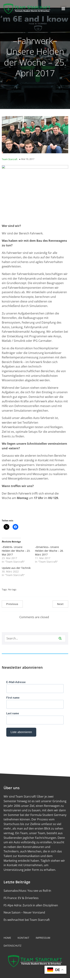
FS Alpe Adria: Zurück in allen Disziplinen (31, 905)
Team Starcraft (9, 159)
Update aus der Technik (16, 568)
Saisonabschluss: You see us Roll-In (27, 891)
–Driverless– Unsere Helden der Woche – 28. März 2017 (49, 550)
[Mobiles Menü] (63, 9)
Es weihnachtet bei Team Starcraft (27, 920)
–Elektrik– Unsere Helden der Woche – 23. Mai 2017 (16, 550)
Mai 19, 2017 (27, 159)
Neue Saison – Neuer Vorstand (24, 912)
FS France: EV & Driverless (21, 898)
